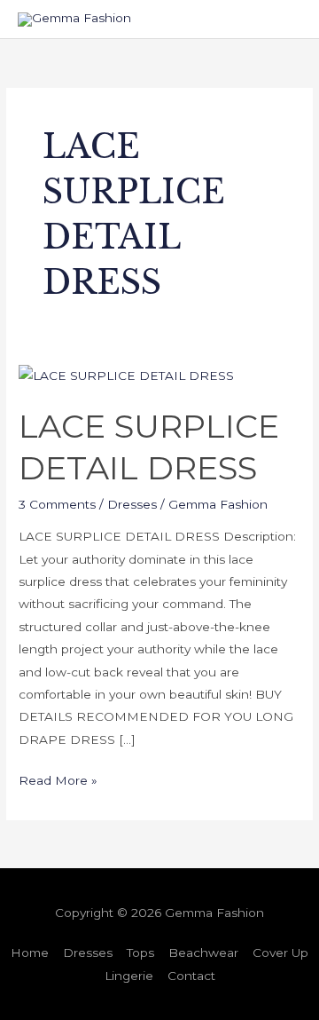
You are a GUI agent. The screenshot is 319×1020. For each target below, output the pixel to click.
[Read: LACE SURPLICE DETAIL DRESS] (126, 375)
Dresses (132, 504)
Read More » (58, 778)
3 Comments (57, 504)
